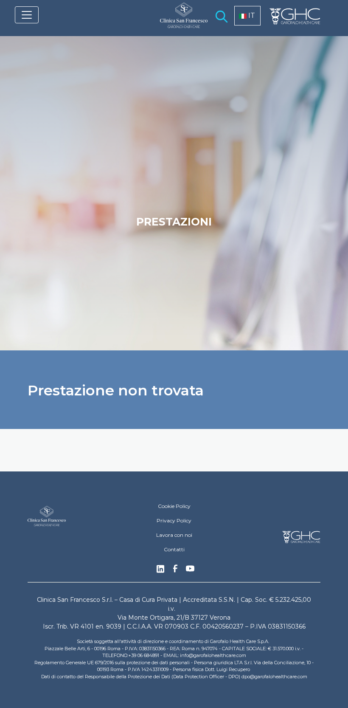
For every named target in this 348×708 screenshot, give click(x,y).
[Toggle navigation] (27, 14)
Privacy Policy (174, 520)
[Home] (180, 21)
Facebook (175, 570)
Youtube (190, 569)
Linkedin (160, 571)
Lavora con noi (174, 535)
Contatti (174, 549)
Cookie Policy (174, 506)
